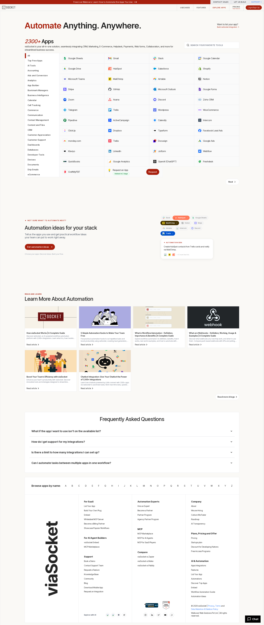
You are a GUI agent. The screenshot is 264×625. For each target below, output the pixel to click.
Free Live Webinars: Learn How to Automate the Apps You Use (103, 2)
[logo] (10, 7)
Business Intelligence (38, 95)
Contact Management (38, 120)
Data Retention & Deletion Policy (204, 609)
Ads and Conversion (38, 75)
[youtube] (165, 615)
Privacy (211, 606)
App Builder (33, 85)
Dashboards (34, 145)
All (29, 55)
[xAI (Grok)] (124, 615)
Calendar (32, 100)
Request (152, 172)
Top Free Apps (35, 60)
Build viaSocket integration (227, 27)
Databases (33, 150)
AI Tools (32, 65)
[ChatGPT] (107, 615)
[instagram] (145, 615)
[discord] (172, 615)
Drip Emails (33, 169)
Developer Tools (36, 155)
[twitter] (158, 615)
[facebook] (152, 615)
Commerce (33, 110)
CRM (30, 130)
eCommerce (34, 174)
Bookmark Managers (38, 90)
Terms (218, 606)
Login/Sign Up (254, 7)
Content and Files (36, 125)
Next (230, 182)
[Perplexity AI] (118, 615)
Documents (33, 164)
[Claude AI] (113, 615)
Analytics (32, 80)
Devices (32, 159)
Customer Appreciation (39, 135)
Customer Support (37, 140)
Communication (35, 115)
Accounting (33, 70)
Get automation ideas (38, 247)
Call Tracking (34, 105)
